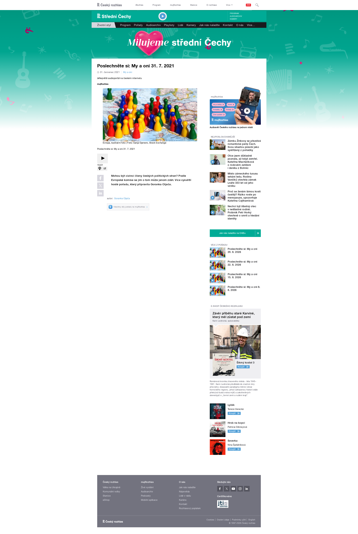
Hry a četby (217, 105)
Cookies (210, 520)
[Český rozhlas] (109, 5)
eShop (106, 500)
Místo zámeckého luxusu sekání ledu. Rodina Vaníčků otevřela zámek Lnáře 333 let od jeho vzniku (243, 179)
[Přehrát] (102, 158)
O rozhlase (212, 5)
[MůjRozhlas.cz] (102, 84)
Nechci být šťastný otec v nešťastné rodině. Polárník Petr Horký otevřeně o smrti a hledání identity (243, 212)
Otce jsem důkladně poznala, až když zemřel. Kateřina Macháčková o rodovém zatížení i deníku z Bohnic (243, 161)
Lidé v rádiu (185, 495)
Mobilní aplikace (149, 500)
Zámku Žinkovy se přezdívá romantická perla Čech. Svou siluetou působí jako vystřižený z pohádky (244, 145)
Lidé (180, 25)
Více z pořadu (219, 245)
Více (251, 25)
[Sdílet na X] (100, 185)
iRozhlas (139, 5)
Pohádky (216, 110)
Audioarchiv (236, 16)
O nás (240, 25)
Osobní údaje (223, 520)
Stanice (193, 5)
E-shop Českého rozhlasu (227, 306)
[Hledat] (257, 5)
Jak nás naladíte (209, 25)
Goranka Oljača (122, 198)
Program (157, 5)
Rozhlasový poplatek (190, 508)
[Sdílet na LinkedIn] (100, 193)
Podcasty (146, 495)
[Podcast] (99, 169)
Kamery (233, 19)
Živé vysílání (217, 115)
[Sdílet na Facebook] (100, 178)
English (252, 520)
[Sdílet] (104, 169)
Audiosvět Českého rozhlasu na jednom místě (231, 127)
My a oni (127, 72)
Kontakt (228, 25)
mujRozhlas (175, 5)
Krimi (230, 105)
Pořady (138, 25)
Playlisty (169, 25)
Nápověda (184, 491)
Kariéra (182, 500)
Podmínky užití (239, 520)
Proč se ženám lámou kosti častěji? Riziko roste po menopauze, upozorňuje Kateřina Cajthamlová (244, 196)
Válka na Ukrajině (111, 487)
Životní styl (104, 25)
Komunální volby (111, 491)
